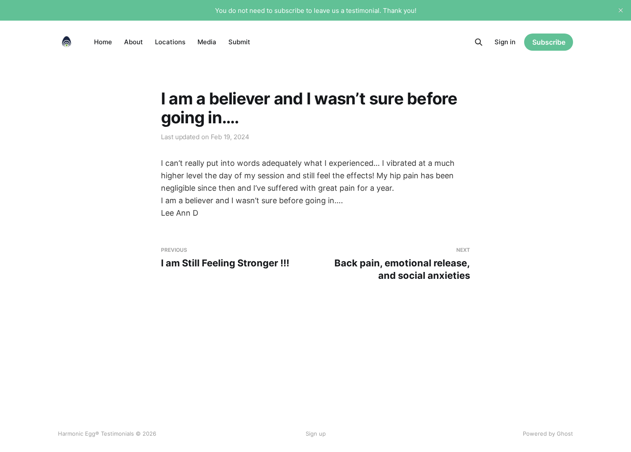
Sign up (316, 433)
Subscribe (548, 42)
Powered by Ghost (548, 433)
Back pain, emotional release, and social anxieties (402, 264)
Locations (170, 42)
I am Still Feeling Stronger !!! (225, 258)
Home (103, 42)
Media (206, 42)
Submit (239, 42)
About (133, 42)
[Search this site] (478, 42)
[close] (621, 10)
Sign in (505, 42)
